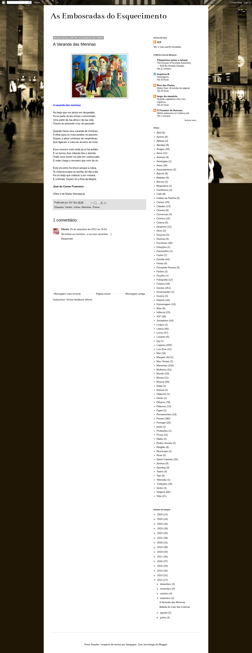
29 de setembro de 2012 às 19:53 (88, 229)
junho (163, 617)
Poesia (96, 207)
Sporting (161, 467)
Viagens (161, 492)
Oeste (160, 398)
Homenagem (164, 304)
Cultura (160, 222)
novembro (166, 588)
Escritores (162, 243)
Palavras (161, 406)
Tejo (159, 475)
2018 (160, 551)
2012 (160, 580)
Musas (160, 377)
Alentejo (161, 145)
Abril (159, 132)
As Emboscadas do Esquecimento (108, 16)
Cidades (161, 206)
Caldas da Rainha (166, 198)
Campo (160, 202)
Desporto (161, 226)
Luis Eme (162, 349)
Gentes (68, 207)
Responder (67, 238)
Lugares (161, 345)
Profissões (162, 430)
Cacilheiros (163, 190)
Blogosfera (162, 185)
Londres (161, 336)
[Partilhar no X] (98, 203)
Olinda (65, 229)
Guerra (160, 296)
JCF (159, 42)
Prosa (160, 434)
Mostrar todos (190, 120)
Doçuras (161, 234)
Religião (161, 447)
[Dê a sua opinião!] (95, 203)
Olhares (161, 402)
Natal (159, 385)
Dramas (161, 238)
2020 (160, 542)
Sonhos (161, 463)
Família (161, 259)
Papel (160, 410)
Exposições (163, 251)
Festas (160, 271)
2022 (160, 533)
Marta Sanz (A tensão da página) (173, 88)
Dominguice (163, 77)
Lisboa (77, 207)
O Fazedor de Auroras (169, 110)
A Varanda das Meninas (172, 602)
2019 (160, 547)
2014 (160, 570)
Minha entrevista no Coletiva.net (173, 113)
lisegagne (131, 644)
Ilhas (159, 308)
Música (160, 381)
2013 (160, 575)
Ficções (161, 275)
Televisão (162, 479)
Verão (160, 488)
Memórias (86, 207)
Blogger (163, 644)
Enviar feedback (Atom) (79, 299)
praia (159, 426)
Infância (161, 312)
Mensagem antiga (135, 293)
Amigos (161, 149)
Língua (160, 324)
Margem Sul (163, 357)
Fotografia (162, 279)
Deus (159, 230)
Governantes (164, 291)
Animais (161, 157)
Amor (159, 153)
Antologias (162, 161)
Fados (160, 255)
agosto (164, 612)
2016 (160, 561)
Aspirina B (163, 74)
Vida (159, 496)
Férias (160, 263)
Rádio (160, 439)
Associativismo (164, 169)
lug (158, 341)
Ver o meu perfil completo (167, 46)
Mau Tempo (163, 361)
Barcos (160, 181)
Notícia (160, 390)
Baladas (161, 177)
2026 (160, 514)
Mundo (160, 373)
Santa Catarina (165, 459)
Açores (160, 136)
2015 (160, 565)
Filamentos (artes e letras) (172, 60)
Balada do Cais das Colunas (174, 606)
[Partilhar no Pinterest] (105, 203)
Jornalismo (162, 320)
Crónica (161, 218)
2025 (160, 519)
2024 (160, 523)
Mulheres (162, 369)
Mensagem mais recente (67, 293)
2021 (160, 538)
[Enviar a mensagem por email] (92, 203)
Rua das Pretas (166, 85)
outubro (164, 593)
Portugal (161, 422)
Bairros (160, 173)
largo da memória (167, 96)
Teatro (160, 471)
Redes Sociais (164, 443)
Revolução (162, 451)
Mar (159, 353)
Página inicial (103, 293)
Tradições (162, 483)
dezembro (166, 584)
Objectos (161, 394)
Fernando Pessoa (166, 267)
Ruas (159, 455)
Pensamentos (164, 414)
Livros (160, 332)
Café (159, 194)
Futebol (161, 283)
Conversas (162, 214)
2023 (160, 528)
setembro (165, 598)
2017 (160, 556)
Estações (161, 247)
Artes (159, 165)
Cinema (161, 210)
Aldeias (160, 140)
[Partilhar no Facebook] (102, 203)
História (161, 300)
